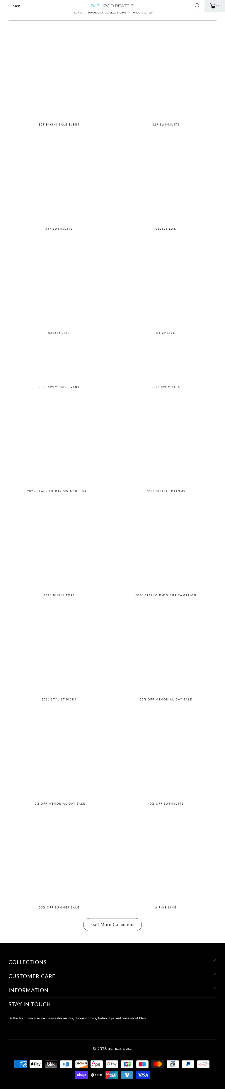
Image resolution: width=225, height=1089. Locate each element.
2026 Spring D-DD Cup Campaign (166, 546)
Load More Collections (112, 924)
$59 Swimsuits (59, 180)
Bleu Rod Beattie (120, 1049)
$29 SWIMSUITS (166, 76)
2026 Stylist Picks (59, 651)
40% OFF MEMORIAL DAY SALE (59, 755)
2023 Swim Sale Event (59, 363)
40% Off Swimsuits (166, 755)
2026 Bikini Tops (59, 546)
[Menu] (3, 6)
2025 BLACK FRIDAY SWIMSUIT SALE (59, 442)
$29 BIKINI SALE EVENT (59, 76)
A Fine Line (166, 859)
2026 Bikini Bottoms (166, 442)
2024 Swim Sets (166, 363)
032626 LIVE (59, 284)
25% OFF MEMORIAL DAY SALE (166, 651)
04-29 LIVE (166, 284)
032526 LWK (166, 180)
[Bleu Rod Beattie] (112, 6)
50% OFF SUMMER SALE (59, 859)
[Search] (197, 6)
